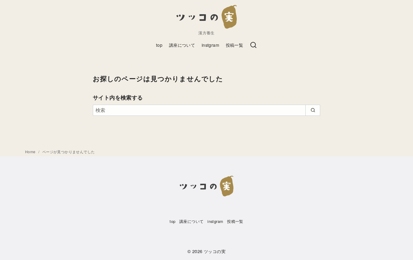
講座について (182, 45)
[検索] (253, 45)
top (159, 45)
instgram (210, 45)
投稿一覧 (234, 45)
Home (31, 151)
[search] (312, 110)
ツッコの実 (215, 251)
